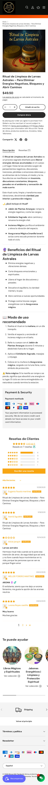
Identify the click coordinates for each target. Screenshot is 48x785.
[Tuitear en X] (15, 139)
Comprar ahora (24, 115)
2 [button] (22, 625)
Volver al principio (24, 721)
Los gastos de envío (11, 97)
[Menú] (44, 7)
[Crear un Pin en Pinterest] (26, 139)
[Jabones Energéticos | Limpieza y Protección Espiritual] (33, 655)
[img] (9, 487)
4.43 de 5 (30, 444)
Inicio (4, 22)
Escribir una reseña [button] (24, 471)
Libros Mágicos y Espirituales (12, 670)
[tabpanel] (24, 269)
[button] (38, 7)
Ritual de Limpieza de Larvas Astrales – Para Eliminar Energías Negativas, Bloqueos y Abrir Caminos (22, 25)
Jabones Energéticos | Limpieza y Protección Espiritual (33, 675)
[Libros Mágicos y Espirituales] (12, 655)
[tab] (9, 150)
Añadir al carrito (32, 107)
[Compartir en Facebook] (20, 139)
